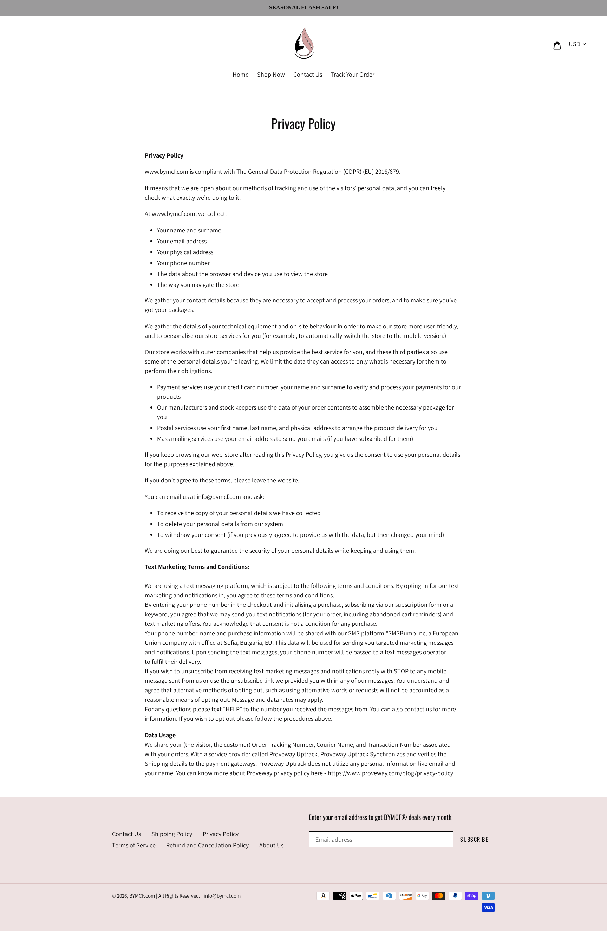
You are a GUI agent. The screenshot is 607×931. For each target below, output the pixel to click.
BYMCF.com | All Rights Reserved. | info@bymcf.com (185, 895)
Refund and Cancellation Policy (207, 845)
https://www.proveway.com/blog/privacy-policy (390, 773)
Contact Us (126, 834)
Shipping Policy (171, 834)
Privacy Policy (221, 834)
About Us (271, 845)
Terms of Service (134, 845)
